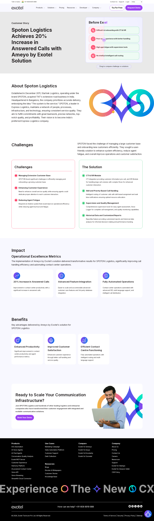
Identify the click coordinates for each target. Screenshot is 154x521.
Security (120, 516)
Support (121, 2)
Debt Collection (50, 456)
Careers (115, 456)
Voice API (14, 472)
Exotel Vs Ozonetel (85, 456)
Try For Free (117, 8)
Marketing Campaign (52, 447)
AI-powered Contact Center (21, 469)
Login (127, 2)
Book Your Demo (24, 417)
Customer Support (51, 453)
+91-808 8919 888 (30, 2)
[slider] (104, 40)
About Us (115, 447)
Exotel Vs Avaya (84, 450)
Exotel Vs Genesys (85, 447)
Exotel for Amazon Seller (121, 469)
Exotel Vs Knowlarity (85, 453)
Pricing (114, 450)
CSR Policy (116, 472)
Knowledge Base (51, 477)
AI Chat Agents (16, 453)
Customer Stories (51, 473)
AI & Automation (17, 447)
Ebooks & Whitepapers (53, 470)
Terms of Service (109, 516)
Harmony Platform (18, 466)
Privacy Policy (130, 516)
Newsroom (116, 459)
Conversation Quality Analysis (22, 456)
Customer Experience (19, 463)
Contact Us (113, 2)
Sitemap (140, 516)
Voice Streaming (17, 475)
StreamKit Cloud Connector (21, 478)
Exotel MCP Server (18, 459)
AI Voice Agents (17, 450)
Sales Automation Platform (54, 450)
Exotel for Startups (118, 466)
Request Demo (134, 8)
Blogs (47, 467)
